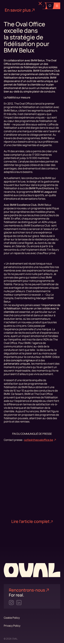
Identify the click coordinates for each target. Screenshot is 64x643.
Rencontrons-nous (27, 590)
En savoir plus (18, 10)
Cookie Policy (12, 618)
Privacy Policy (12, 625)
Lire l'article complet (30, 521)
